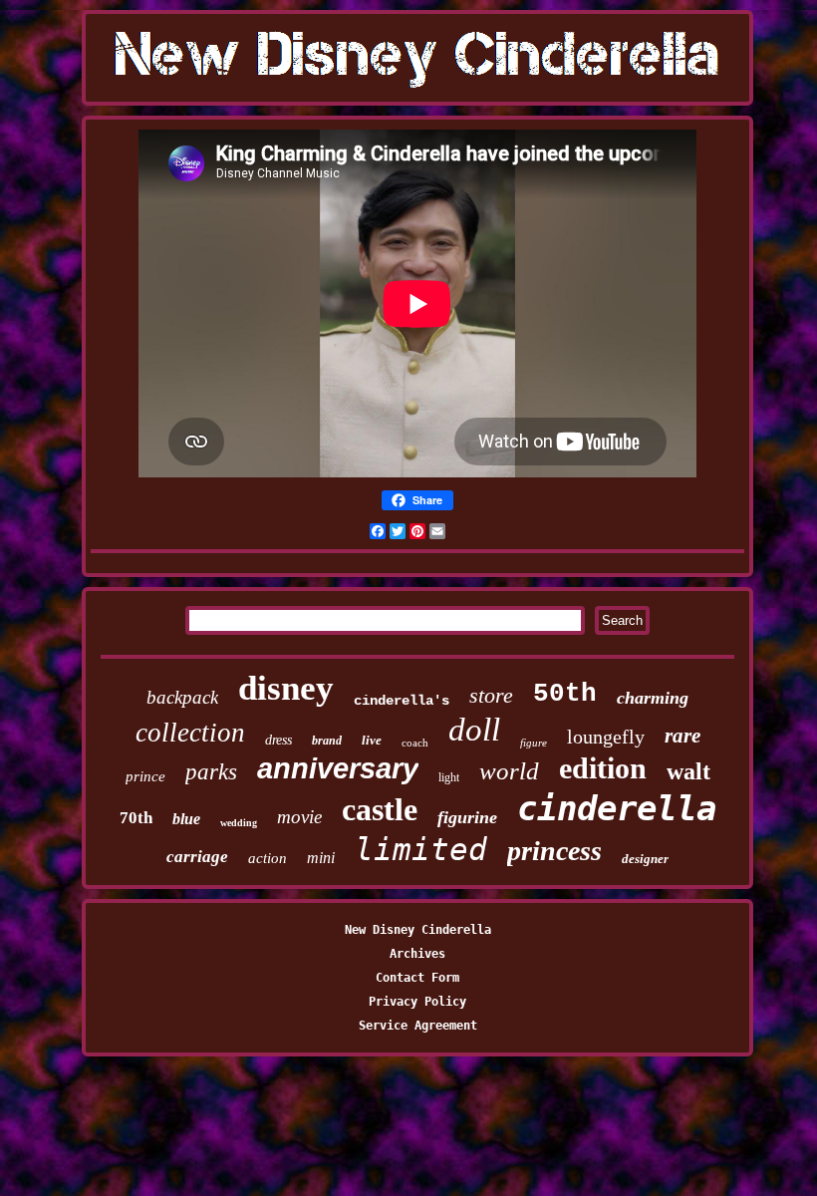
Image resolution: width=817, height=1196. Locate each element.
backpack (182, 697)
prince (145, 776)
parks (211, 771)
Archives (417, 954)
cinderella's (401, 701)
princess (554, 850)
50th (565, 694)
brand (327, 741)
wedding (238, 822)
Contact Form (417, 978)
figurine (467, 817)
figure (533, 742)
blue (186, 818)
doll (474, 730)
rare (682, 736)
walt (688, 771)
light (448, 777)
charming (652, 698)
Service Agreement (418, 1026)
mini (321, 857)
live (372, 740)
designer (645, 858)
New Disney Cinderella (418, 930)
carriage (197, 856)
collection (190, 733)
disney (286, 688)
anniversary (337, 768)
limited (421, 849)
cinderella (616, 808)
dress (278, 740)
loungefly (606, 737)
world (509, 770)
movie (299, 816)
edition (603, 767)
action (267, 858)
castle (379, 809)
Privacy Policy (417, 1002)
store (491, 695)
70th (136, 817)
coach (415, 742)
